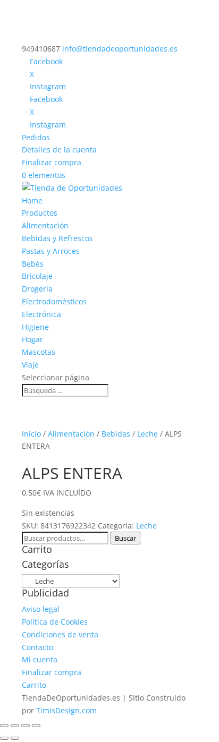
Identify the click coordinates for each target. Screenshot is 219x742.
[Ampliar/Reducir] (4, 725)
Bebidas (116, 434)
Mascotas (38, 352)
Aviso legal (41, 609)
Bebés (33, 264)
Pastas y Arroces (51, 251)
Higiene (35, 327)
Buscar (125, 538)
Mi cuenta (39, 659)
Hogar (32, 339)
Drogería (37, 289)
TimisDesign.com (66, 710)
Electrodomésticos (54, 301)
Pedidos (36, 137)
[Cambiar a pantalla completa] (15, 725)
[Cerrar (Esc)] (36, 725)
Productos (39, 213)
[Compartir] (25, 725)
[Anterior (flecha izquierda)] (4, 738)
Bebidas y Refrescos (57, 238)
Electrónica (41, 314)
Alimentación (45, 225)
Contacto (37, 647)
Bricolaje (37, 276)
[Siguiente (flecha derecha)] (15, 738)
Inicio (31, 434)
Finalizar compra (51, 162)
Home (32, 200)
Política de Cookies (55, 622)
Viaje (30, 365)
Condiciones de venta (60, 634)
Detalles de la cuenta (59, 149)
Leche (147, 434)
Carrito (34, 685)
